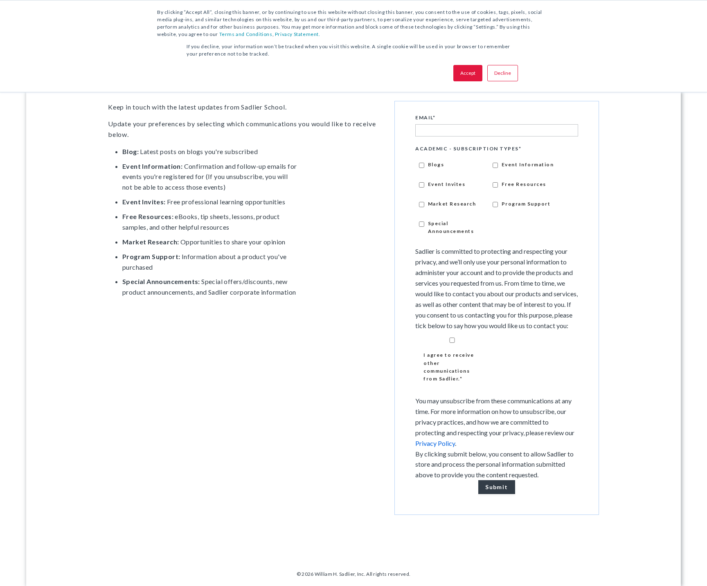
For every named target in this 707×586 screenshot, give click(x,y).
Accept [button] (467, 73)
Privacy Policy (435, 443)
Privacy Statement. (297, 34)
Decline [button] (502, 73)
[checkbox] (496, 196)
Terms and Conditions (245, 34)
